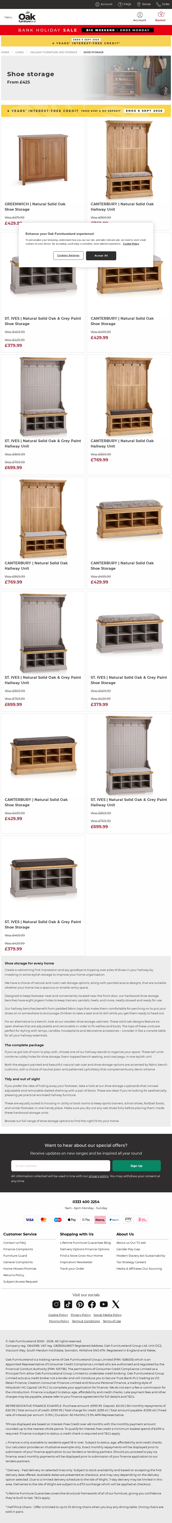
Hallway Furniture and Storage (53, 52)
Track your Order (72, 1268)
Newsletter (84, 1262)
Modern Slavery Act (130, 1255)
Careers (140, 1262)
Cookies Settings (68, 255)
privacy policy (99, 1176)
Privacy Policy (81, 1315)
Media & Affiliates (129, 1268)
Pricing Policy (59, 1321)
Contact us (11, 1242)
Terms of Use (112, 1321)
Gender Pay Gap (128, 1249)
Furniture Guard (15, 1255)
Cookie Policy (58, 1315)
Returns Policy (13, 1275)
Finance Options (97, 1249)
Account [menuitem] (139, 20)
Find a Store (68, 1255)
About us (122, 1242)
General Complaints (18, 1262)
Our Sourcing (152, 1268)
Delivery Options (72, 1249)
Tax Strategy (125, 1262)
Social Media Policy (108, 1315)
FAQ (22, 1242)
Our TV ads (138, 1242)
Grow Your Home (90, 1255)
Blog (107, 1242)
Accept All (101, 255)
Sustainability (155, 1255)
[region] (86, 245)
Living (19, 52)
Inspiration (68, 1262)
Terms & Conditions (86, 1321)
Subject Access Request (20, 1281)
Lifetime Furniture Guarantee (81, 1242)
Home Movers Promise (19, 1268)
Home (5, 52)
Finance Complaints (18, 1249)
